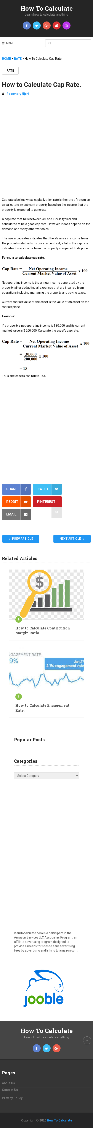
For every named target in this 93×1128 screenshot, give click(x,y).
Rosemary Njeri (17, 94)
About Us (8, 1083)
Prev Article (22, 538)
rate (10, 70)
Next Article (71, 538)
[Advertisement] (46, 148)
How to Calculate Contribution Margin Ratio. (42, 630)
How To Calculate (47, 8)
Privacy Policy (12, 1098)
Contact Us (10, 1090)
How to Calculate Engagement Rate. (42, 707)
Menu (10, 43)
